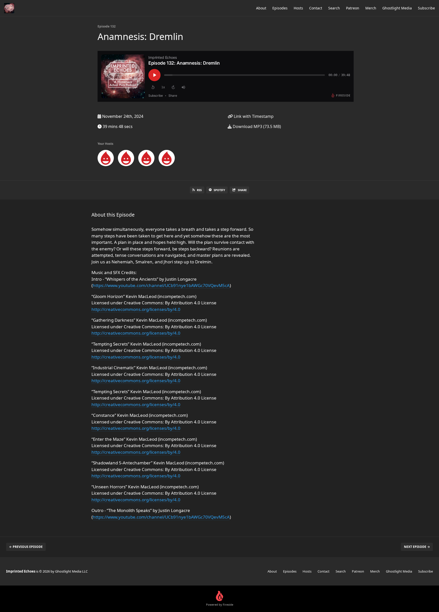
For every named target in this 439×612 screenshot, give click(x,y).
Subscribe (426, 8)
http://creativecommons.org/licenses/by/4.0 (135, 309)
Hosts (298, 8)
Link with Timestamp (253, 116)
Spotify (219, 190)
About (261, 8)
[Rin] (167, 159)
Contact (315, 8)
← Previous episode (26, 547)
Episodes (280, 8)
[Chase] (126, 159)
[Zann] (106, 159)
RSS (199, 190)
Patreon (352, 8)
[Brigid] (146, 159)
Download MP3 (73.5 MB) (256, 126)
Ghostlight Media (397, 8)
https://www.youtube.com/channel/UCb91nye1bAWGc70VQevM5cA (161, 285)
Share (242, 190)
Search (334, 8)
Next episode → (417, 547)
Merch (370, 8)
